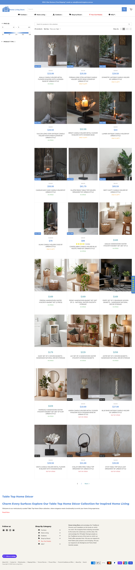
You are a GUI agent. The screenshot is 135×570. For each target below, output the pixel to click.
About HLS (5, 562)
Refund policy (21, 562)
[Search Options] (130, 24)
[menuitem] (23, 15)
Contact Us (13, 562)
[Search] (124, 9)
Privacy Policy (52, 562)
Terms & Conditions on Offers (66, 562)
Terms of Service (42, 562)
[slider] (3, 33)
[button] (80, 244)
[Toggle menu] (60, 530)
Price (6, 23)
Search (85, 562)
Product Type (9, 42)
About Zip (78, 562)
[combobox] (75, 9)
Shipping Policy (31, 562)
